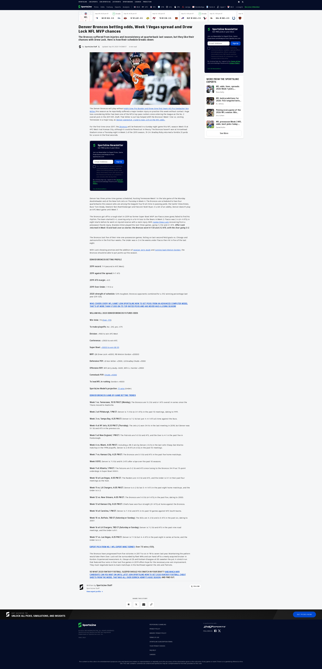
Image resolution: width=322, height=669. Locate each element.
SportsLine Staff (104, 585)
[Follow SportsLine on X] (219, 631)
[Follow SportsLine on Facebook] (215, 631)
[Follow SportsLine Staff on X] (99, 47)
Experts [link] (118, 7)
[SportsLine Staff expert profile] (81, 587)
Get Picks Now (304, 614)
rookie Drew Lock (161, 222)
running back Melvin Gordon (167, 250)
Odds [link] (102, 7)
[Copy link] (151, 604)
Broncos (123, 126)
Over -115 (107, 320)
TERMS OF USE (154, 637)
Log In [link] (240, 7)
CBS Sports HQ (104, 2)
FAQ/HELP (153, 649)
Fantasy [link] (110, 7)
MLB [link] (138, 7)
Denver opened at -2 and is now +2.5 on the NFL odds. (140, 120)
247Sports (116, 2)
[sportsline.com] (85, 7)
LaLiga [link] (187, 7)
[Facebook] (239, 2)
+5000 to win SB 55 (110, 347)
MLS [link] (232, 7)
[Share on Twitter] (136, 604)
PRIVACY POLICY (155, 629)
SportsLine (82, 2)
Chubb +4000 (111, 375)
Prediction (147, 2)
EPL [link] (178, 7)
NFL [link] (154, 7)
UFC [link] (146, 7)
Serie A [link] (212, 7)
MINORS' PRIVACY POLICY (158, 633)
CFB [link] (162, 7)
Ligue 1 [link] (222, 7)
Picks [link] (96, 7)
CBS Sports (93, 2)
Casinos (138, 2)
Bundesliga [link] (199, 7)
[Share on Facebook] (129, 604)
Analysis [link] (126, 7)
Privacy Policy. (234, 63)
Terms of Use (235, 61)
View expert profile (94, 592)
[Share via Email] (144, 604)
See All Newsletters (214, 69)
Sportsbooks (128, 2)
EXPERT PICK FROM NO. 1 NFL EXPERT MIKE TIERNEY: (112, 547)
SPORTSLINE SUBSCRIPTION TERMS (161, 642)
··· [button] (237, 7)
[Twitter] (243, 2)
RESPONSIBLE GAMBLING (158, 625)
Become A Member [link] (252, 7)
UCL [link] (170, 7)
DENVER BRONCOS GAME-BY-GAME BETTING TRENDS (113, 395)
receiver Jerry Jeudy (141, 250)
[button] (85, 16)
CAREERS (152, 653)
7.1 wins (121, 388)
